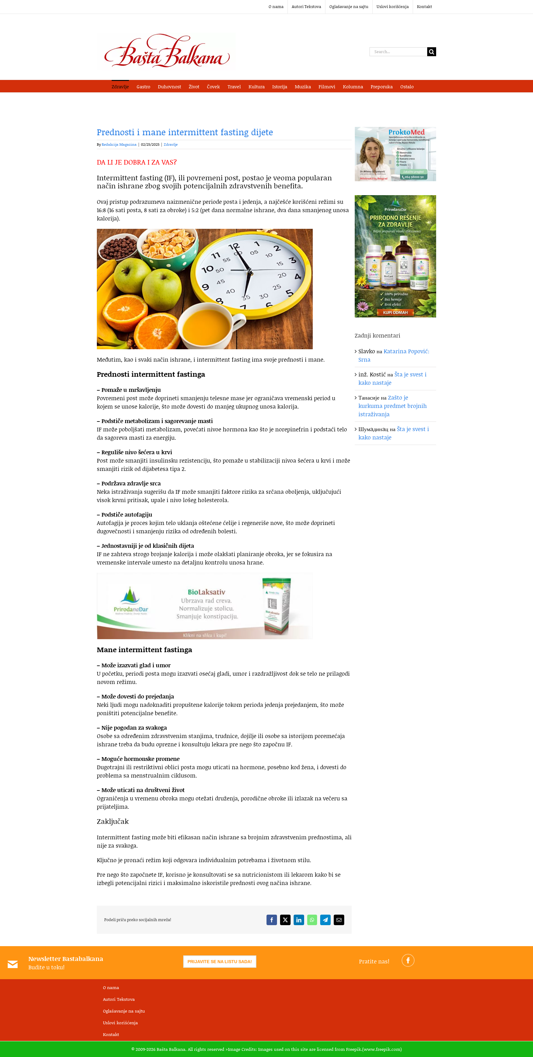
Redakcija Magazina (119, 144)
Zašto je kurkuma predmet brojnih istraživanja (392, 405)
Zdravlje (171, 144)
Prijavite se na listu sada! (220, 961)
